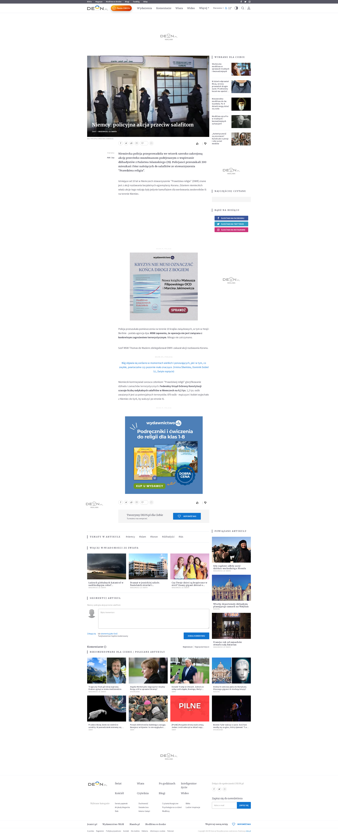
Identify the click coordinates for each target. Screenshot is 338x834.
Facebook (241, 1)
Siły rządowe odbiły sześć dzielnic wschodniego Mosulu (229, 567)
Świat (94, 131)
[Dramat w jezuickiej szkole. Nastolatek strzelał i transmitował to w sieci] (148, 566)
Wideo (191, 8)
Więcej (203, 8)
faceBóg (136, 2)
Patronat (170, 831)
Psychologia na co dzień (172, 807)
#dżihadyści (168, 536)
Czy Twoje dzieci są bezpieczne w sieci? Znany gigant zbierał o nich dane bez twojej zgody (189, 585)
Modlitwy (166, 811)
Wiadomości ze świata (107, 131)
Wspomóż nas (189, 516)
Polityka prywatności (113, 831)
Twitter (245, 1)
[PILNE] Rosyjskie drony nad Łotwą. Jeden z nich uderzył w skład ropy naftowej (188, 727)
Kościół (216, 609)
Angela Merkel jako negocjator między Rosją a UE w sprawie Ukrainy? (147, 688)
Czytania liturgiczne (170, 803)
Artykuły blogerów (122, 807)
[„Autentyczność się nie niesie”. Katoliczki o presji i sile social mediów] (241, 139)
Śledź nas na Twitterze (232, 224)
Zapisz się (243, 805)
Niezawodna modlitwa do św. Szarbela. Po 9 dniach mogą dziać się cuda (220, 103)
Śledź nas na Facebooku (232, 218)
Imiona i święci (144, 811)
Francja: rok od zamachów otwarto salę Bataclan (227, 643)
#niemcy (130, 536)
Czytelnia (143, 793)
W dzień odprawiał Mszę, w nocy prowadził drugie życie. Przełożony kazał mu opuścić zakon (220, 87)
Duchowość (143, 803)
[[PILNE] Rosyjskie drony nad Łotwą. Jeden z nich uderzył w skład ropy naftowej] (189, 709)
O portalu (90, 831)
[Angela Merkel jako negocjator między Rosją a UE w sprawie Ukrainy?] (148, 671)
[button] (236, 8)
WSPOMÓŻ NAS (244, 824)
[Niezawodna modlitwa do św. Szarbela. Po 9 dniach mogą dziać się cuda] (241, 104)
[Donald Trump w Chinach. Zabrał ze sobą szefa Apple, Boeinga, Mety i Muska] (189, 671)
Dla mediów (135, 831)
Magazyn (98, 2)
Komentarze (163, 8)
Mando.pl (134, 824)
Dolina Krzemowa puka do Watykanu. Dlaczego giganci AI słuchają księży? (230, 688)
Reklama (145, 831)
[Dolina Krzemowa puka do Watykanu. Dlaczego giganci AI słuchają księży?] (231, 671)
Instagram (249, 1)
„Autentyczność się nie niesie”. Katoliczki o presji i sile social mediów (220, 138)
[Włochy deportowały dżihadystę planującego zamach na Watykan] (231, 588)
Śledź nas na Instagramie (233, 230)
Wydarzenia (144, 8)
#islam (142, 536)
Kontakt (126, 831)
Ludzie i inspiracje (193, 807)
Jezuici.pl (92, 824)
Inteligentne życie (189, 785)
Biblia (89, 2)
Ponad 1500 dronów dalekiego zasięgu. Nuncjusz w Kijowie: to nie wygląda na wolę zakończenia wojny (148, 727)
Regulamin (100, 831)
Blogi (127, 2)
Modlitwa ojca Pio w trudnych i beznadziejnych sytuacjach (220, 120)
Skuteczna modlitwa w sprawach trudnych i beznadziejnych (220, 68)
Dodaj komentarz (196, 636)
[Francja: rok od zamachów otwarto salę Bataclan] (231, 626)
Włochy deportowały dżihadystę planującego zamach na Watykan (231, 605)
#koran (154, 536)
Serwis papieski (121, 803)
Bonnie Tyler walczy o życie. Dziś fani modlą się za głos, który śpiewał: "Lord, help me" (231, 727)
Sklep (145, 2)
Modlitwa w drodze (113, 2)
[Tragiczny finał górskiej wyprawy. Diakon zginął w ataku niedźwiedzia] (106, 671)
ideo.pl (248, 831)
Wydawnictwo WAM (113, 824)
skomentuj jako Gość (109, 634)
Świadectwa (144, 807)
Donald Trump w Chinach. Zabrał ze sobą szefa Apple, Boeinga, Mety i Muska (188, 689)
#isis (181, 536)
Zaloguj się (91, 634)
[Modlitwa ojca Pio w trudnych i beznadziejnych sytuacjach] (241, 121)
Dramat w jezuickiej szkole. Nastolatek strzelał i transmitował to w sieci (145, 585)
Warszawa (217, 8)
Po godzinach (167, 783)
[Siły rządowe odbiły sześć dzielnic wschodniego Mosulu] (231, 550)
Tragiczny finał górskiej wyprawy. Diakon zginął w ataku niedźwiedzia (104, 688)
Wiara (179, 8)
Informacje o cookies (157, 831)
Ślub (116, 811)
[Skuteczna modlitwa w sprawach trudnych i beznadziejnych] (241, 69)
